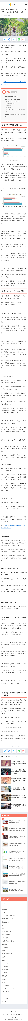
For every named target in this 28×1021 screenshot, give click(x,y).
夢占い (4, 982)
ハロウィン (5, 995)
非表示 (14, 92)
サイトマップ (6, 1014)
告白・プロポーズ (7, 953)
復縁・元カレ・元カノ (14, 756)
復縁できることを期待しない (13, 101)
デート (4, 906)
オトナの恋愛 (6, 934)
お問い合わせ (21, 1014)
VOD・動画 (5, 985)
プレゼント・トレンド (8, 988)
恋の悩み (4, 972)
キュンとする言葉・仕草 (9, 915)
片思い (4, 912)
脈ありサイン (6, 922)
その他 (4, 1001)
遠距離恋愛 (5, 947)
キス (3, 903)
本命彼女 (4, 909)
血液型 (4, 979)
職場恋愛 (4, 944)
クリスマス (5, 998)
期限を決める (9, 107)
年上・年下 (5, 938)
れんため (15, 4)
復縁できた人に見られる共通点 (12, 99)
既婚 (3, 960)
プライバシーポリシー (13, 1017)
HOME (14, 1012)
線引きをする (9, 105)
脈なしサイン (6, 925)
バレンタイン (6, 991)
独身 (3, 950)
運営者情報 (14, 1014)
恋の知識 (4, 976)
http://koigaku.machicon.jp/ (15, 160)
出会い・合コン (6, 931)
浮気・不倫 (5, 966)
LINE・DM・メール (7, 918)
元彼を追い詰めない (11, 103)
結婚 (3, 957)
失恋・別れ (5, 969)
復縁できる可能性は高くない (12, 96)
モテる (4, 928)
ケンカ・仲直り (6, 963)
